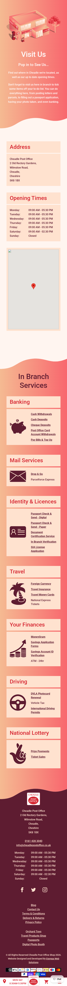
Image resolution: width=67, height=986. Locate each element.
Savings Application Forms (42, 644)
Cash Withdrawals (41, 414)
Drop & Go (37, 474)
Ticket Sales (38, 756)
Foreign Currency (41, 583)
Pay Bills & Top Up (41, 439)
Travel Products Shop (33, 935)
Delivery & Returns (33, 918)
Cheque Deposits (41, 425)
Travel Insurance (41, 589)
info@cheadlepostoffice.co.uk (33, 845)
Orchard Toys (33, 931)
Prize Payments (40, 751)
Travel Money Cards (42, 594)
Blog (33, 905)
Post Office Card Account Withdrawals (43, 432)
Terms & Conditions (33, 913)
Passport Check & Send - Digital (41, 515)
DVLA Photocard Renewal (40, 695)
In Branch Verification (43, 541)
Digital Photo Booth (33, 944)
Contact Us (33, 909)
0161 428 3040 (33, 841)
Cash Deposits (39, 419)
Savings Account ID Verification (42, 653)
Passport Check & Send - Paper (41, 524)
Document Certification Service (43, 534)
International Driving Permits (43, 710)
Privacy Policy (33, 922)
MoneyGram (38, 636)
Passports (33, 940)
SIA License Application (38, 549)
